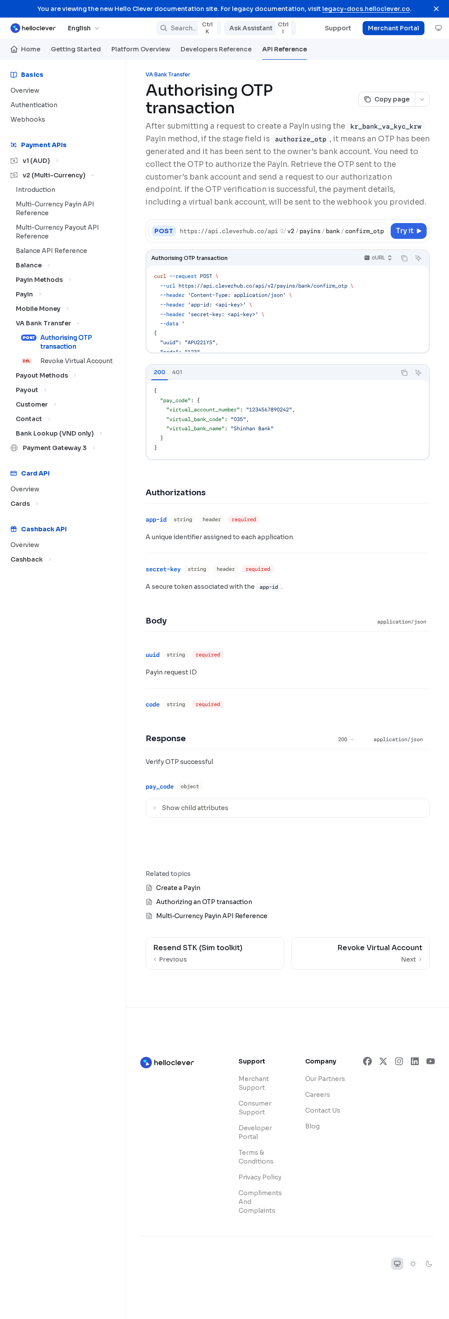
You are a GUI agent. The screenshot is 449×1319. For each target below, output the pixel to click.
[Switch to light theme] (413, 1264)
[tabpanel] (287, 419)
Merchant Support (254, 1083)
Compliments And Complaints (260, 1201)
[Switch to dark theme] (429, 1264)
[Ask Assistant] (418, 258)
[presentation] (283, 231)
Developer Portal (255, 1132)
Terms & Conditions (256, 1157)
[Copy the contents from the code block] (404, 258)
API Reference (284, 49)
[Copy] (379, 231)
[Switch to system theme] (397, 1264)
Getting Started (76, 49)
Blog (312, 1126)
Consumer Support (255, 1107)
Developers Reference (216, 49)
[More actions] (422, 99)
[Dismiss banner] (436, 8)
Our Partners (325, 1079)
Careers (317, 1095)
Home (30, 49)
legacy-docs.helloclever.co (366, 9)
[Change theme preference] (438, 28)
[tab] (159, 372)
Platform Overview (140, 49)
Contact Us (322, 1110)
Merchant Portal (393, 28)
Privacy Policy (260, 1177)
